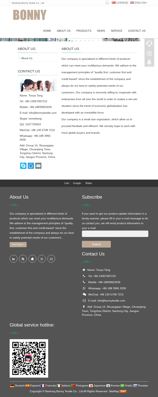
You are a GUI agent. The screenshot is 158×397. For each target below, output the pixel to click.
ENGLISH (140, 2)
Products (83, 30)
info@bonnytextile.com (43, 112)
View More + (18, 244)
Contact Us (136, 30)
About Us (64, 30)
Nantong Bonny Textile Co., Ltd (64, 391)
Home (47, 30)
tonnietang (35, 118)
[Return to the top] (149, 63)
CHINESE (122, 2)
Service (116, 30)
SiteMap (114, 391)
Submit (96, 244)
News (101, 30)
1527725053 (33, 124)
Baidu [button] (89, 183)
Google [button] (77, 183)
